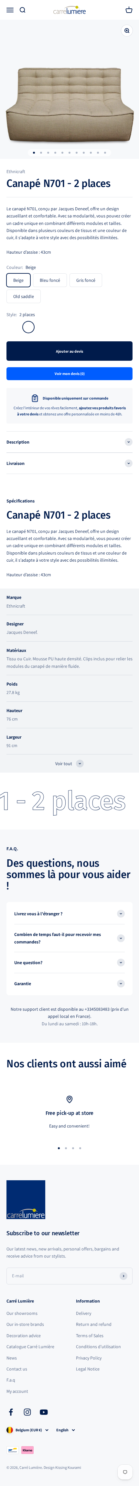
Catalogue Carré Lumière (30, 1346)
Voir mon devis (70, 373)
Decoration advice (23, 1335)
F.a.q (10, 1380)
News (11, 1358)
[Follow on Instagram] (27, 1412)
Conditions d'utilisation (98, 1346)
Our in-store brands (25, 1324)
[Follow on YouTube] (43, 1412)
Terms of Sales (89, 1335)
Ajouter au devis (69, 351)
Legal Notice (88, 1369)
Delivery (83, 1313)
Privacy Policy (89, 1358)
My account (17, 1391)
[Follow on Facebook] (10, 1412)
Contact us (16, 1369)
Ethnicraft (15, 171)
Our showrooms (21, 1313)
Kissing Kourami (68, 1467)
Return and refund (94, 1324)
